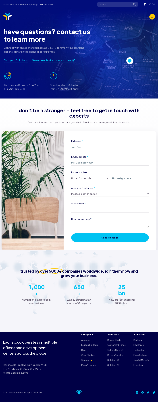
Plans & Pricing (88, 365)
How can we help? (81, 219)
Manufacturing (140, 355)
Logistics (138, 365)
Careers (85, 360)
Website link (78, 203)
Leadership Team (89, 344)
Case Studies (88, 355)
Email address (79, 156)
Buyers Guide (114, 340)
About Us (86, 340)
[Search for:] (117, 4)
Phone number (80, 172)
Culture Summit (115, 350)
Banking (137, 340)
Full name (77, 141)
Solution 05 (113, 360)
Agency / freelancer (83, 187)
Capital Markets (141, 360)
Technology (139, 350)
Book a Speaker (115, 355)
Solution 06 (113, 365)
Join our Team (46, 4)
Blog (83, 350)
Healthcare (139, 344)
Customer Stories (116, 344)
